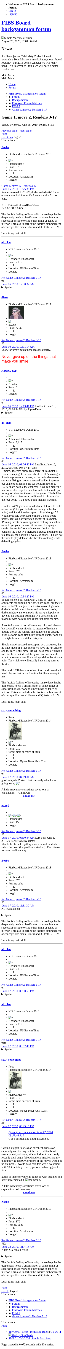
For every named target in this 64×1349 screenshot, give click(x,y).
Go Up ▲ (56, 1331)
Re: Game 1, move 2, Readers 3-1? (21, 277)
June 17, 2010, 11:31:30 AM (18, 905)
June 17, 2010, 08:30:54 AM (18, 837)
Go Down (7, 137)
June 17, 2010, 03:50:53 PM (18, 991)
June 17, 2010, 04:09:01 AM (18, 777)
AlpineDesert (9, 370)
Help (25, 1331)
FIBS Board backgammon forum (26, 25)
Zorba (5, 147)
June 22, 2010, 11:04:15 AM (18, 1246)
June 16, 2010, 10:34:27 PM (18, 596)
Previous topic (9, 130)
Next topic (25, 130)
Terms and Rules (39, 1331)
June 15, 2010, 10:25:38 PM (18, 189)
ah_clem (6, 242)
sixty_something (11, 710)
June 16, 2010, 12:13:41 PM (18, 406)
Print (4, 133)
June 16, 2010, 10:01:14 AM (18, 346)
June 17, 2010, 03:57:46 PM (18, 1046)
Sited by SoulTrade (22, 1335)
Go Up (5, 1291)
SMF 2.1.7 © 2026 (19, 1338)
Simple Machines (41, 1338)
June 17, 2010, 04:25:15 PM (18, 1126)
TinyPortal (14, 1331)
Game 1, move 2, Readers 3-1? (18, 185)
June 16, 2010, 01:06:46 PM (18, 464)
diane (4, 297)
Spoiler (8, 287)
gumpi (5, 805)
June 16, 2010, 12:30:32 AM (18, 284)
